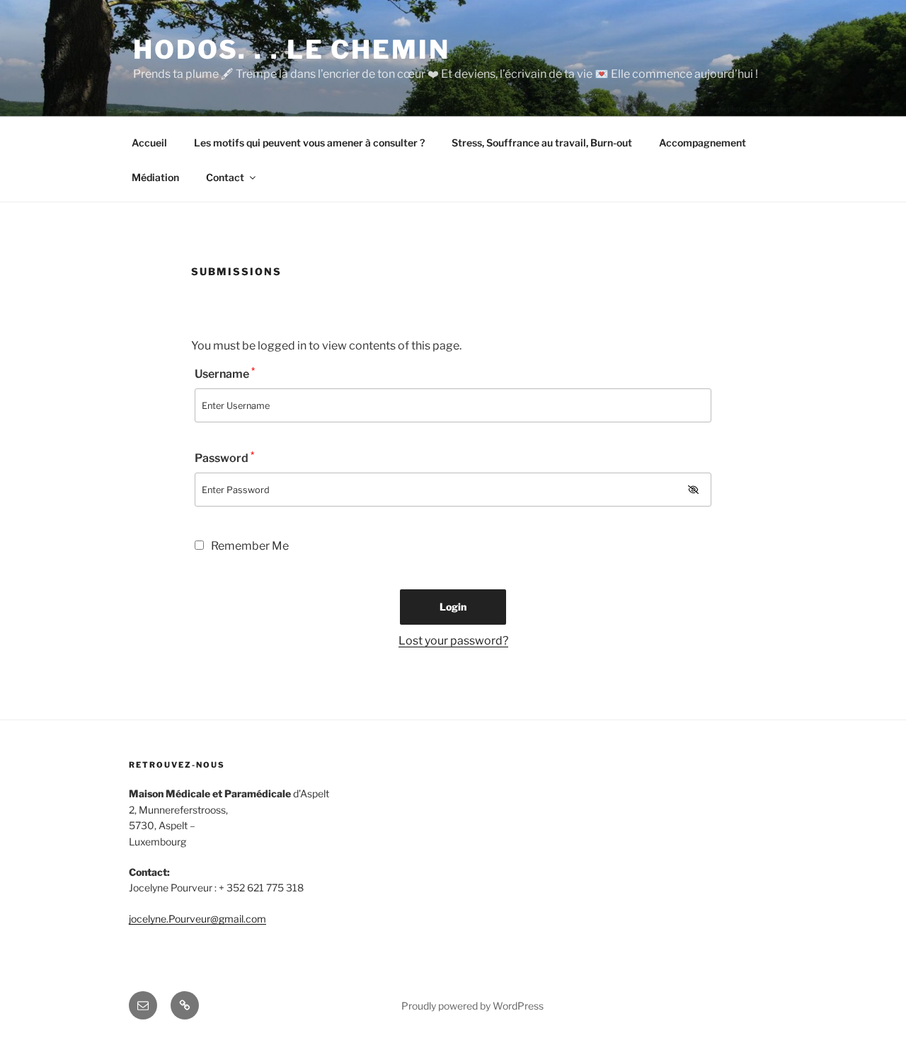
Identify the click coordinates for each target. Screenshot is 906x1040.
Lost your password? (453, 640)
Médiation (155, 177)
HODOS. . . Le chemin (291, 49)
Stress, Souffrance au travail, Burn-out (542, 143)
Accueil (149, 143)
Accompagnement (702, 143)
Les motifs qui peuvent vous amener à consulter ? (309, 143)
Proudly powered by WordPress (472, 1006)
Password (224, 457)
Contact (225, 177)
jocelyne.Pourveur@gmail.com (197, 919)
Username (225, 373)
